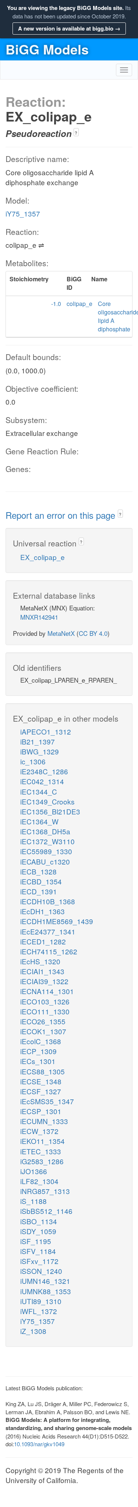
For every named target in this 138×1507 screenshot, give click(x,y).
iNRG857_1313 (45, 1191)
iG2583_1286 (42, 1161)
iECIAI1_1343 (42, 971)
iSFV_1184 (38, 1251)
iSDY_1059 (38, 1231)
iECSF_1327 (40, 1091)
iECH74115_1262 (48, 951)
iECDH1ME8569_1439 (56, 921)
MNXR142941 (39, 617)
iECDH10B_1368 (47, 901)
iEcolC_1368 (40, 1041)
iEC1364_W (39, 821)
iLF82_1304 (39, 1181)
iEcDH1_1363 (42, 911)
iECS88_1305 (42, 1071)
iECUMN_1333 (44, 1121)
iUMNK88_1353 (45, 1291)
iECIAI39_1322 (44, 981)
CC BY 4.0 (93, 633)
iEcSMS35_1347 (47, 1101)
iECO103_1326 (45, 1001)
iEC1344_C (38, 791)
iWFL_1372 (38, 1311)
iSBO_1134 (38, 1221)
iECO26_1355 (43, 1021)
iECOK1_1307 (43, 1031)
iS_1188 (33, 1201)
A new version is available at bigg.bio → (69, 28)
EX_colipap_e (42, 557)
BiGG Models (47, 49)
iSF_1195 (35, 1241)
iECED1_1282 (43, 941)
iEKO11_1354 (42, 1141)
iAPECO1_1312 (45, 731)
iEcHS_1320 (40, 961)
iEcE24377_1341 (47, 931)
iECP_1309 (38, 1051)
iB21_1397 (37, 741)
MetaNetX (61, 633)
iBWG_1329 (39, 751)
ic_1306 (33, 761)
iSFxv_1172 (39, 1261)
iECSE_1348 (40, 1081)
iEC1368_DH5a (45, 831)
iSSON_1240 (41, 1271)
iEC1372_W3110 (47, 841)
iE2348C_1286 (44, 771)
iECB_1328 (38, 871)
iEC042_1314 (42, 781)
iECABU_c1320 (45, 861)
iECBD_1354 (41, 881)
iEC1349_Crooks (47, 801)
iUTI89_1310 (40, 1301)
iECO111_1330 (45, 1011)
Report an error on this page (62, 514)
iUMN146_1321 (45, 1281)
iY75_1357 (23, 213)
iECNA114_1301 (47, 991)
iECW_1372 (39, 1131)
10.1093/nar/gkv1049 (39, 1444)
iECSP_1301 (40, 1111)
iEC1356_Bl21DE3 (50, 811)
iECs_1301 (38, 1061)
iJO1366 (33, 1171)
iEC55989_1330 (46, 851)
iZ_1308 (33, 1331)
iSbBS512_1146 (46, 1211)
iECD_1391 (38, 891)
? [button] (76, 133)
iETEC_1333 (40, 1151)
